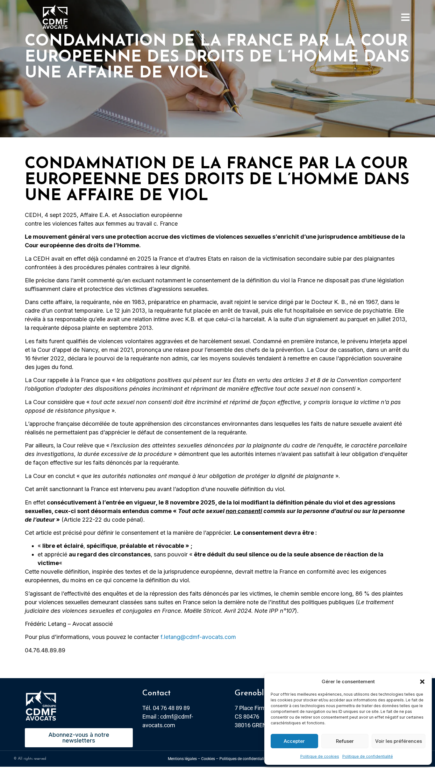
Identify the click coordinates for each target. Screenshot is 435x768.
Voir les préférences (398, 741)
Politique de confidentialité (367, 756)
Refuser (345, 741)
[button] (422, 681)
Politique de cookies (319, 756)
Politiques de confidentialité (243, 759)
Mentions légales (182, 759)
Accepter (294, 741)
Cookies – (209, 759)
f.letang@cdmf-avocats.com (198, 637)
